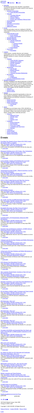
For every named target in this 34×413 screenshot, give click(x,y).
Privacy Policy (23, 409)
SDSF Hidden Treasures (7, 190)
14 (14, 394)
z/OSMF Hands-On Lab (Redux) (9, 384)
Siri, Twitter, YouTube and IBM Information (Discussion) (15, 199)
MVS (8, 145)
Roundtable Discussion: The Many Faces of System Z (14, 208)
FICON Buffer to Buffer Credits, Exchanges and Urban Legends (17, 291)
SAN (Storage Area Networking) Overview (11, 262)
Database (22, 244)
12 (11, 394)
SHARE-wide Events (12, 304)
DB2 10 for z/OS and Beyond (8, 342)
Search (4, 2)
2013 (24, 144)
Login (19, 2)
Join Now (11, 2)
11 (10, 394)
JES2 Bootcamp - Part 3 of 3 (8, 320)
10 (9, 394)
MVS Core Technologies (16, 145)
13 (12, 394)
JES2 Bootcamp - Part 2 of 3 (8, 310)
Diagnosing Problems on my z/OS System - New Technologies (16, 151)
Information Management (13, 244)
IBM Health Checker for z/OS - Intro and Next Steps (14, 363)
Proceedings (7, 144)
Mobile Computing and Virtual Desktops (11, 373)
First (2, 394)
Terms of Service (5, 409)
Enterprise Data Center (12, 376)
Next (19, 394)
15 (15, 394)
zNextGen (20, 304)
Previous (5, 394)
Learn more (5, 148)
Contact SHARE (14, 409)
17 (17, 394)
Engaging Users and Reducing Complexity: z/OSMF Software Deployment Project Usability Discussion (16, 229)
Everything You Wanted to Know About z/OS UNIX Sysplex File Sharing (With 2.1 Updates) (16, 142)
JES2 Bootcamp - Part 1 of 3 (8, 301)
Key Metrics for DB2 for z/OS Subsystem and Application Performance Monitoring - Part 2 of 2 (15, 353)
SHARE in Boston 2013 (16, 144)
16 (16, 394)
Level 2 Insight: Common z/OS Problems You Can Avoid (15, 160)
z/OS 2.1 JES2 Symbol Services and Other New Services (15, 180)
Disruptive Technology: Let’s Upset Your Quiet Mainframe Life (16, 281)
